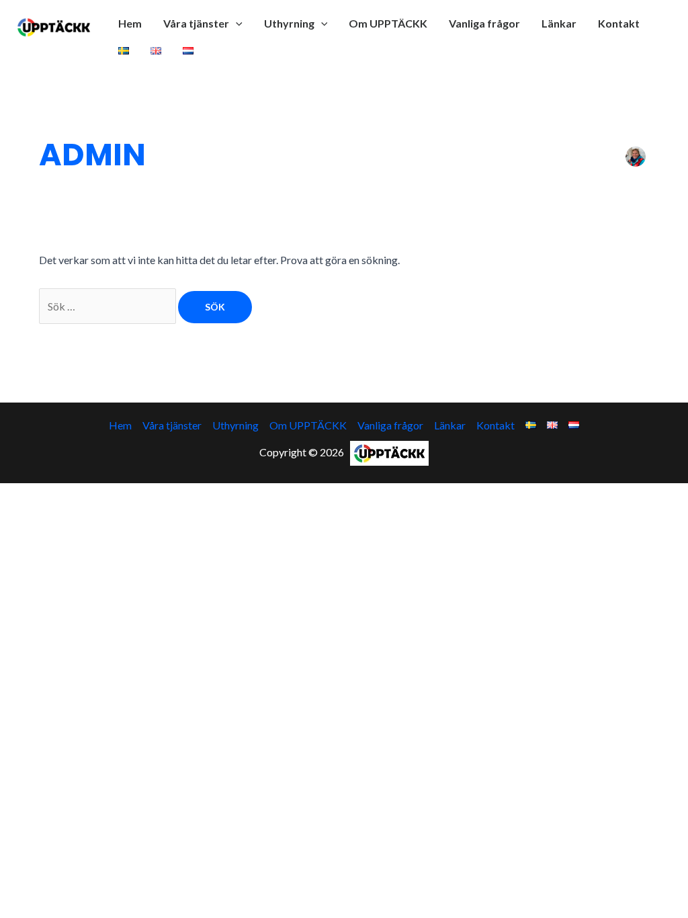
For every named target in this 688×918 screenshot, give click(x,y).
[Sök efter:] (108, 306)
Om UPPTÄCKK (388, 23)
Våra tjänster (196, 23)
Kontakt (619, 23)
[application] (236, 23)
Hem (130, 23)
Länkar (559, 23)
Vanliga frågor (484, 23)
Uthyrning (289, 23)
